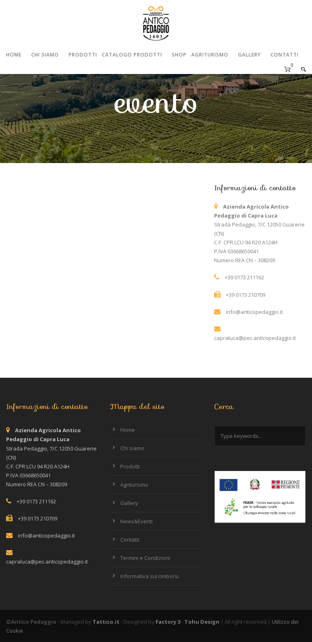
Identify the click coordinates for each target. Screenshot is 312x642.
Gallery (249, 54)
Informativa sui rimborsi (149, 576)
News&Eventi (136, 521)
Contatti (285, 54)
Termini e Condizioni (145, 557)
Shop (179, 54)
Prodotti (83, 54)
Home (14, 54)
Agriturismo (209, 54)
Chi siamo (45, 54)
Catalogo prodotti (132, 54)
